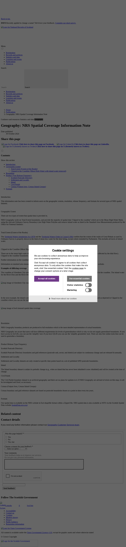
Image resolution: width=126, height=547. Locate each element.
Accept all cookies (46, 278)
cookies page (78, 268)
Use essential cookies (79, 278)
